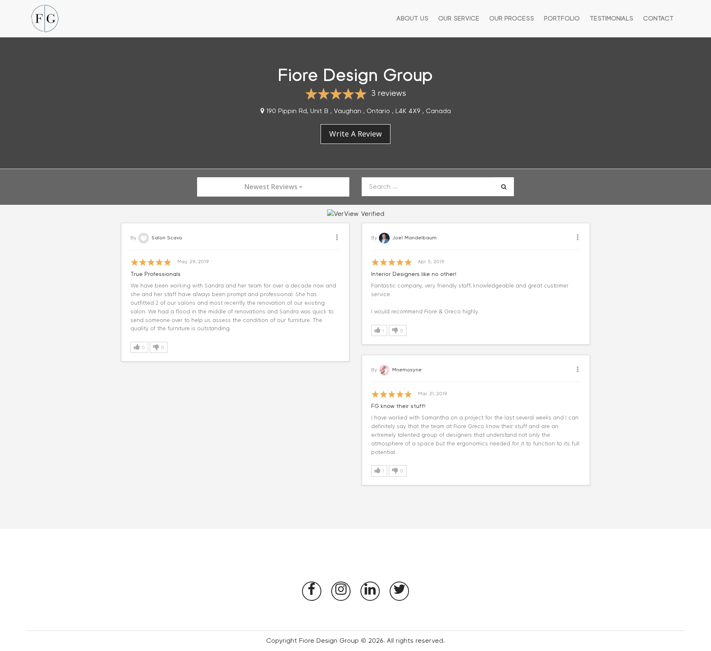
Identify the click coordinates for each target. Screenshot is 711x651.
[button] (139, 347)
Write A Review (355, 134)
